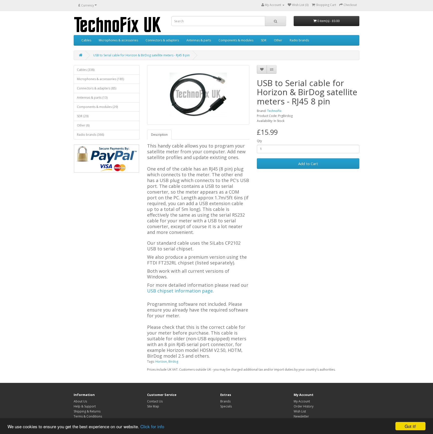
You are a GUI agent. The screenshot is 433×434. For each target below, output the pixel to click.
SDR (263, 40)
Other (278, 40)
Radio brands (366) (90, 134)
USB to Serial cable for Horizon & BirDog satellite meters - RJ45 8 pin (141, 55)
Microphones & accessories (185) (100, 79)
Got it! (410, 426)
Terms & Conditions (88, 416)
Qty (259, 141)
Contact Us (155, 401)
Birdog (173, 361)
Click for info (152, 426)
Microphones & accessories (118, 40)
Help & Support (85, 406)
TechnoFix (274, 111)
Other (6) (83, 125)
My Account (302, 401)
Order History (303, 406)
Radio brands (299, 40)
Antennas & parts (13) (92, 97)
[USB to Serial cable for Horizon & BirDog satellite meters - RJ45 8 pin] (198, 95)
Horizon (161, 361)
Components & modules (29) (97, 107)
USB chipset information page (180, 291)
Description (159, 134)
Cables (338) (85, 70)
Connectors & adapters (162, 40)
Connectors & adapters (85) (96, 88)
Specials (226, 406)
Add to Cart (308, 163)
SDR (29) (82, 116)
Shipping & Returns (87, 411)
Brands (225, 401)
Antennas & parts (198, 40)
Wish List (300, 411)
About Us (80, 401)
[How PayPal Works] (106, 158)
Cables (86, 40)
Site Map (153, 406)
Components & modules (236, 40)
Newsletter (301, 416)
